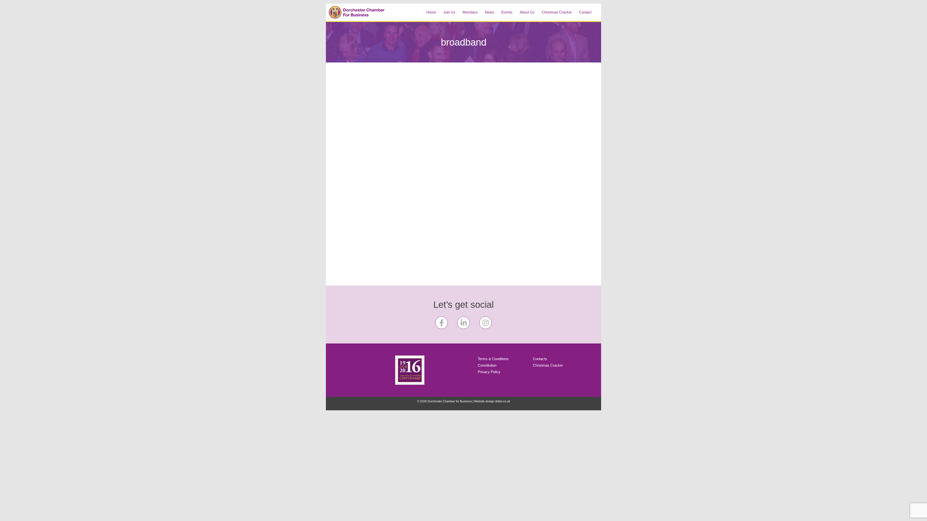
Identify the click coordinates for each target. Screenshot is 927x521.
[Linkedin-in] (463, 322)
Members (470, 12)
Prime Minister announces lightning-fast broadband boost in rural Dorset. (460, 98)
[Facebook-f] (441, 322)
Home (431, 12)
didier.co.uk (502, 401)
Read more (436, 255)
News (489, 12)
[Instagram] (485, 322)
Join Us (449, 12)
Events (507, 12)
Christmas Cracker (557, 12)
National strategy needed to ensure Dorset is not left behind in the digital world (375, 98)
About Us (527, 12)
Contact (585, 12)
